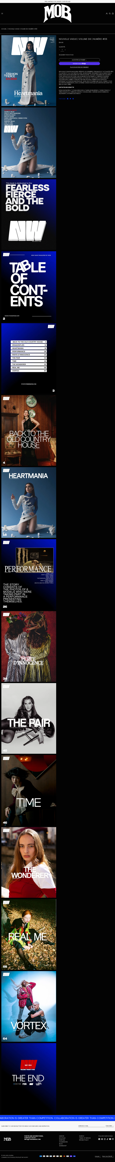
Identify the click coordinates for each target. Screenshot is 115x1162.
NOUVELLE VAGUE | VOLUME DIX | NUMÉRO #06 (22, 29)
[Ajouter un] (65, 50)
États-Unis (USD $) (107, 1156)
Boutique (62, 1138)
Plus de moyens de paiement (79, 67)
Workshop (63, 1146)
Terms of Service (85, 1138)
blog (61, 1144)
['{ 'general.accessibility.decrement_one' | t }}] (59, 50)
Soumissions (63, 1142)
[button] (110, 13)
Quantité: (62, 47)
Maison (61, 1136)
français (97, 1156)
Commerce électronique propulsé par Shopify (14, 1157)
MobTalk (62, 1140)
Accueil (3, 29)
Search (81, 1136)
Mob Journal (9, 1155)
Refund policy (84, 1140)
